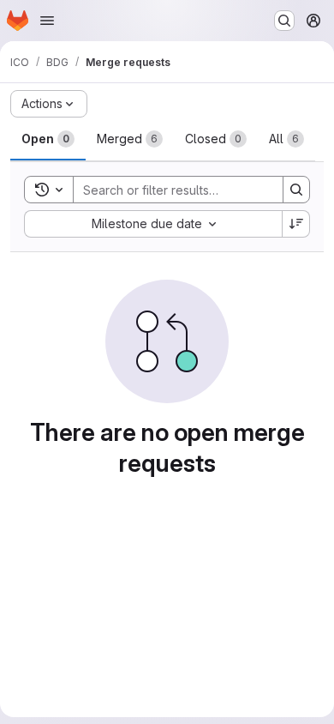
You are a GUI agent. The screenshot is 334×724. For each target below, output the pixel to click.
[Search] (296, 189)
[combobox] (153, 224)
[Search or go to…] (284, 20)
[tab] (48, 139)
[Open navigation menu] (47, 20)
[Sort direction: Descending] (296, 224)
